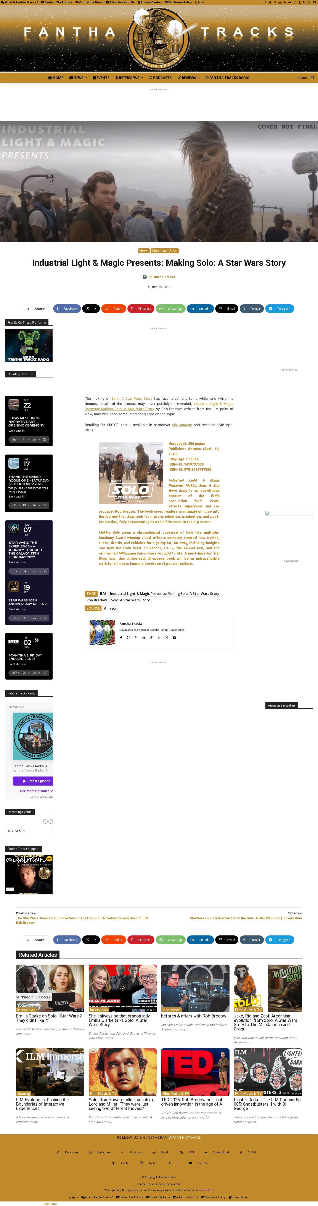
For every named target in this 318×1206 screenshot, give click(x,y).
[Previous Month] (45, 821)
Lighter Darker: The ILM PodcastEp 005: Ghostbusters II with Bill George (267, 1104)
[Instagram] (270, 2)
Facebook (71, 1152)
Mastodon (50, 1204)
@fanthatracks (185, 1137)
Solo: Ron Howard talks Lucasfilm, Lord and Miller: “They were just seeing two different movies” (121, 1104)
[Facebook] (265, 2)
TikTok (252, 1152)
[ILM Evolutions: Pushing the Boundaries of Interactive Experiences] (50, 1072)
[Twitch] (304, 2)
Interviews (26, 1009)
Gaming (23, 1093)
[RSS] (284, 2)
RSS (191, 1152)
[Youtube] (314, 2)
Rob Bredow (97, 600)
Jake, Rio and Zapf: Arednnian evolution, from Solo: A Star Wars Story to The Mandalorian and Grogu (265, 1022)
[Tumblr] (299, 2)
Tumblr (125, 1163)
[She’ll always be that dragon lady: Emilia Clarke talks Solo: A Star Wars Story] (123, 988)
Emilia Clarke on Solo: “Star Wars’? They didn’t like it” (49, 1018)
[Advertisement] (159, 101)
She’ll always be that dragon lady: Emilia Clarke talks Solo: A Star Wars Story (120, 1020)
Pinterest (136, 1152)
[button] (308, 78)
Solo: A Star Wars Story (132, 398)
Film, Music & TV (248, 1009)
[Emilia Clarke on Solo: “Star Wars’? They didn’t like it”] (50, 988)
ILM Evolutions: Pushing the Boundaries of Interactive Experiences (42, 1104)
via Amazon (182, 425)
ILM (103, 593)
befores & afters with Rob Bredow (193, 1016)
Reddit (165, 1152)
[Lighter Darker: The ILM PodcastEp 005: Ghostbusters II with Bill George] (268, 1072)
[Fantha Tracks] (145, 277)
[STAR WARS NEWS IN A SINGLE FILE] (159, 39)
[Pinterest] (275, 2)
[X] (309, 2)
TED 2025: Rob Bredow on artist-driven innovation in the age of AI (192, 1102)
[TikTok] (294, 2)
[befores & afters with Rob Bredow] (195, 988)
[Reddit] (280, 2)
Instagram (104, 1152)
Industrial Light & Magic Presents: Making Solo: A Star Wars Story (164, 593)
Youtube (203, 1163)
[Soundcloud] (289, 2)
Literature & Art (165, 250)
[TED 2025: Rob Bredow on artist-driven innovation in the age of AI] (195, 1072)
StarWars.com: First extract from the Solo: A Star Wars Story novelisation (246, 918)
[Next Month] (50, 821)
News (143, 250)
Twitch (153, 1163)
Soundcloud (221, 1152)
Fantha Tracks (164, 277)
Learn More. (206, 1190)
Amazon (110, 608)
